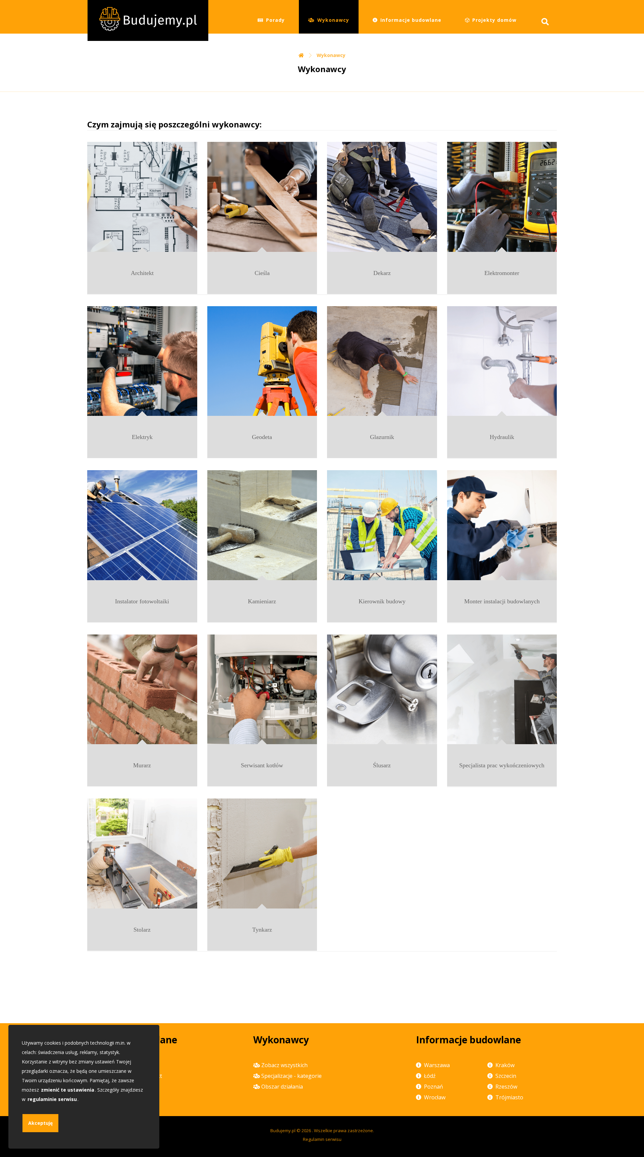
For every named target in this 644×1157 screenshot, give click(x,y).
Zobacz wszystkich (284, 1065)
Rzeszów (506, 1086)
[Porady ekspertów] (148, 20)
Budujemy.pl (283, 1130)
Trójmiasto (509, 1097)
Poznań (433, 1086)
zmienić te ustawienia (67, 1090)
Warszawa (437, 1065)
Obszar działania (282, 1086)
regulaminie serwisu (52, 1099)
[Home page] (301, 55)
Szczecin (505, 1076)
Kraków (505, 1065)
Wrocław (434, 1097)
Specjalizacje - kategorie (291, 1076)
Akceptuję (40, 1123)
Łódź (430, 1076)
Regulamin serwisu (322, 1139)
